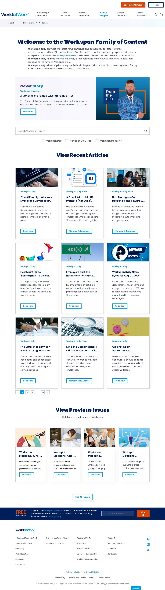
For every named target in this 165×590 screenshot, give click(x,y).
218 (42, 392)
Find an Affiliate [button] (83, 548)
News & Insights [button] (104, 14)
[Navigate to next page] (48, 392)
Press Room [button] (20, 559)
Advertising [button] (81, 543)
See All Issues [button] (82, 497)
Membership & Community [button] (43, 14)
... (37, 393)
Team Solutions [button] (65, 14)
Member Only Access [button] (79, 230)
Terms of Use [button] (104, 578)
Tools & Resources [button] (142, 14)
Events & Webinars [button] (121, 14)
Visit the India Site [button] (72, 572)
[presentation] (11, 23)
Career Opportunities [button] (55, 543)
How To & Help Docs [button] (116, 543)
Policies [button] (92, 578)
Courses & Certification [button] (83, 14)
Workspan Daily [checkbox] (54, 140)
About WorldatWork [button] (23, 543)
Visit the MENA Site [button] (91, 572)
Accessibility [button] (60, 578)
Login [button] (156, 5)
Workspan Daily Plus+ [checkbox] (81, 140)
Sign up (143, 513)
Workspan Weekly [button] (52, 510)
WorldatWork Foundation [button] (87, 559)
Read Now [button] (28, 230)
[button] (15, 15)
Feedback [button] (112, 548)
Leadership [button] (20, 548)
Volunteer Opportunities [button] (87, 554)
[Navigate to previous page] (17, 392)
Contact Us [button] (20, 564)
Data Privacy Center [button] (77, 578)
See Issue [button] (28, 111)
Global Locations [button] (22, 554)
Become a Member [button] (133, 5)
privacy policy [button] (54, 516)
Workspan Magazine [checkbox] (111, 140)
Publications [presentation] (28, 23)
